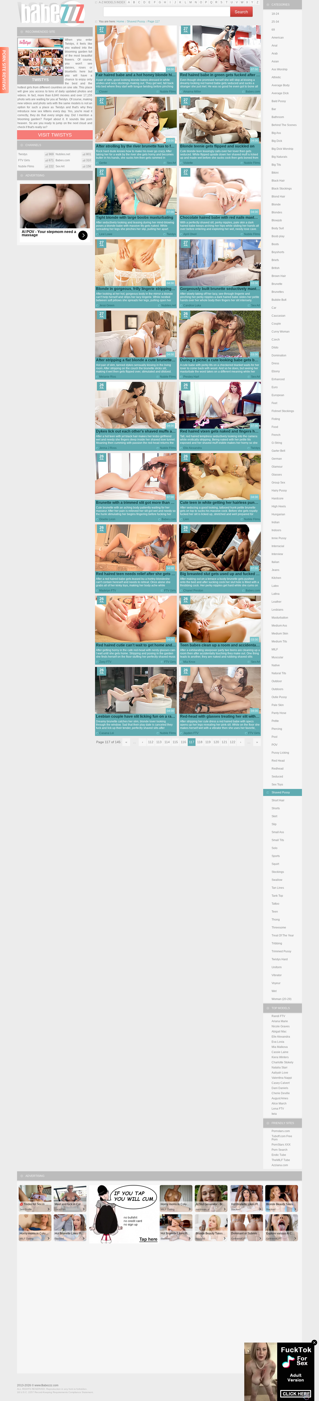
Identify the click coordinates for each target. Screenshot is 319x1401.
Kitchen (276, 578)
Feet (274, 403)
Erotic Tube (279, 1155)
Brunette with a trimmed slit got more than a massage (143, 503)
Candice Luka (192, 305)
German (277, 458)
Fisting (276, 419)
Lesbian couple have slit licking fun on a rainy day (140, 716)
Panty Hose (279, 713)
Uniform (277, 967)
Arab (275, 53)
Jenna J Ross (108, 448)
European (278, 395)
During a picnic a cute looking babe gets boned (222, 360)
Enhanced (278, 379)
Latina (276, 593)
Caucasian (278, 315)
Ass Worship (279, 69)
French (276, 435)
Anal (274, 45)
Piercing (277, 729)
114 (167, 742)
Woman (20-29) (281, 999)
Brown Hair (279, 276)
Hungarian (278, 514)
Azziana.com (280, 1165)
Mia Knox (189, 661)
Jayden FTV (190, 733)
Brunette (277, 284)
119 (208, 742)
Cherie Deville (281, 1093)
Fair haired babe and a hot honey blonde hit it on (139, 75)
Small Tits (278, 840)
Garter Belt (278, 450)
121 (224, 742)
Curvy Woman (281, 331)
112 (150, 742)
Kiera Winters (280, 1057)
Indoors (276, 530)
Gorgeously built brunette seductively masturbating (225, 289)
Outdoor (277, 681)
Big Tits (276, 164)
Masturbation (280, 617)
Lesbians (277, 609)
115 (175, 742)
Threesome (279, 927)
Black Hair (278, 180)
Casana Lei (106, 733)
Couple (276, 323)
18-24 (275, 13)
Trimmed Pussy (281, 951)
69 (273, 29)
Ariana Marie (280, 1021)
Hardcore (278, 498)
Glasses (277, 474)
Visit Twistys (55, 134)
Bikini (275, 172)
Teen (275, 911)
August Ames (280, 1098)
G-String (277, 442)
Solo (274, 848)
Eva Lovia (278, 1041)
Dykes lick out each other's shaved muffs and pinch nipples (149, 431)
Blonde (276, 204)
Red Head (278, 760)
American (278, 37)
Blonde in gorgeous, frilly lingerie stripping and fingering (146, 289)
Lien (186, 519)
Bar (274, 109)
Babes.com (253, 91)
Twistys (171, 234)
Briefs (275, 260)
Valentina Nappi (282, 1077)
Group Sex (278, 482)
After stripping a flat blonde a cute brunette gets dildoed (145, 360)
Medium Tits (279, 641)
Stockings (278, 872)
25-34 (275, 21)
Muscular (277, 657)
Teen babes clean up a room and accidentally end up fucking (233, 645)
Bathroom (278, 117)
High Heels (279, 506)
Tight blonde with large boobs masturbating (134, 217)
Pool (274, 736)
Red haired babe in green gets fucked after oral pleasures (230, 75)
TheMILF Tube (281, 1160)
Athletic (276, 77)
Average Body (281, 85)
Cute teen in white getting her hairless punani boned (226, 503)
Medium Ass (279, 625)
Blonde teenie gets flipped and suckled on (217, 146)
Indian (276, 522)
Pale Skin (278, 705)
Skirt (274, 816)
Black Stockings (282, 188)
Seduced (277, 776)
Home (120, 21)
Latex (275, 586)
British (276, 268)
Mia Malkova (280, 1047)
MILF (275, 649)
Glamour (277, 466)
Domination (279, 355)
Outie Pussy (279, 697)
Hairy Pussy (279, 490)
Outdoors (277, 689)
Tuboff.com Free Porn (282, 1138)
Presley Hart (191, 376)
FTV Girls (170, 590)
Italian (275, 562)
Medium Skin (280, 633)
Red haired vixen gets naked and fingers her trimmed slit (230, 431)
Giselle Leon (107, 519)
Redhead (278, 768)
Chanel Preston (193, 590)
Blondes (277, 212)
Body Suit (278, 228)
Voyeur (276, 983)
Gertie (103, 163)
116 (183, 742)
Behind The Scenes (284, 125)
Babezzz (51, 13)
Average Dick (280, 93)
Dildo (275, 347)
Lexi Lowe (105, 234)
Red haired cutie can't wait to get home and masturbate (144, 645)
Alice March (279, 1103)
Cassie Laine (280, 1052)
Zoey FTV (105, 661)
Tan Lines (278, 887)
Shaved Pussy (136, 21)
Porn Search (279, 1149)
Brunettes (278, 292)
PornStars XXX (281, 1144)
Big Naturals (279, 156)
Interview (277, 554)
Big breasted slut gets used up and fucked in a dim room (230, 574)
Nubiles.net (168, 305)
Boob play (278, 236)
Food (275, 427)
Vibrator (277, 975)
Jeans (275, 570)
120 (216, 742)
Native (276, 665)
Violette (188, 163)
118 (199, 742)
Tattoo (275, 903)
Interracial (278, 546)
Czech (276, 339)
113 (159, 742)
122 (232, 742)
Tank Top (277, 895)
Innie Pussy (279, 538)
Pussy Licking (280, 752)
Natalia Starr (279, 1067)
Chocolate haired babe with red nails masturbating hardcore (233, 217)
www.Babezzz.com (46, 1385)
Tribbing (277, 943)
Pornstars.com (281, 1131)
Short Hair (278, 800)
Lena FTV (278, 1108)
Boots (275, 244)
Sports (276, 856)
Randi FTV (278, 1016)
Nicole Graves (281, 1026)
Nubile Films (168, 91)
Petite (275, 721)
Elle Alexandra (192, 448)
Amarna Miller (192, 91)
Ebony (276, 371)
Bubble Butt (279, 299)
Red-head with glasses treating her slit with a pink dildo (228, 716)
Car (274, 307)
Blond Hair (278, 196)
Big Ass (276, 133)
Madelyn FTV (107, 590)
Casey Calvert (281, 1083)
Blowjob (277, 220)
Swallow (277, 879)
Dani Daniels (280, 1088)
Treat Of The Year (283, 935)
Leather (276, 601)
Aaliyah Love (280, 1072)
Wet (274, 991)
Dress (275, 363)
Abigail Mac (279, 1031)
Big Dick (277, 141)
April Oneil (190, 234)
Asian (275, 61)
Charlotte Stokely (282, 1062)
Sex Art (171, 163)
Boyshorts (278, 252)
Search (241, 11)
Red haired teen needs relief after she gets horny (139, 574)
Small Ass (278, 832)
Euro (275, 387)
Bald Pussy (279, 101)
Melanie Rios (107, 376)
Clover (103, 91)
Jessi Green (106, 305)
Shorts (276, 808)
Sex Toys (277, 784)
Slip (274, 824)
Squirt (275, 864)
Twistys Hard (280, 959)
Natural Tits (279, 673)
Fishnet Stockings (283, 411)
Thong (276, 919)
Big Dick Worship (282, 148)
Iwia (274, 1113)
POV (274, 744)
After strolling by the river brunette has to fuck (136, 146)
